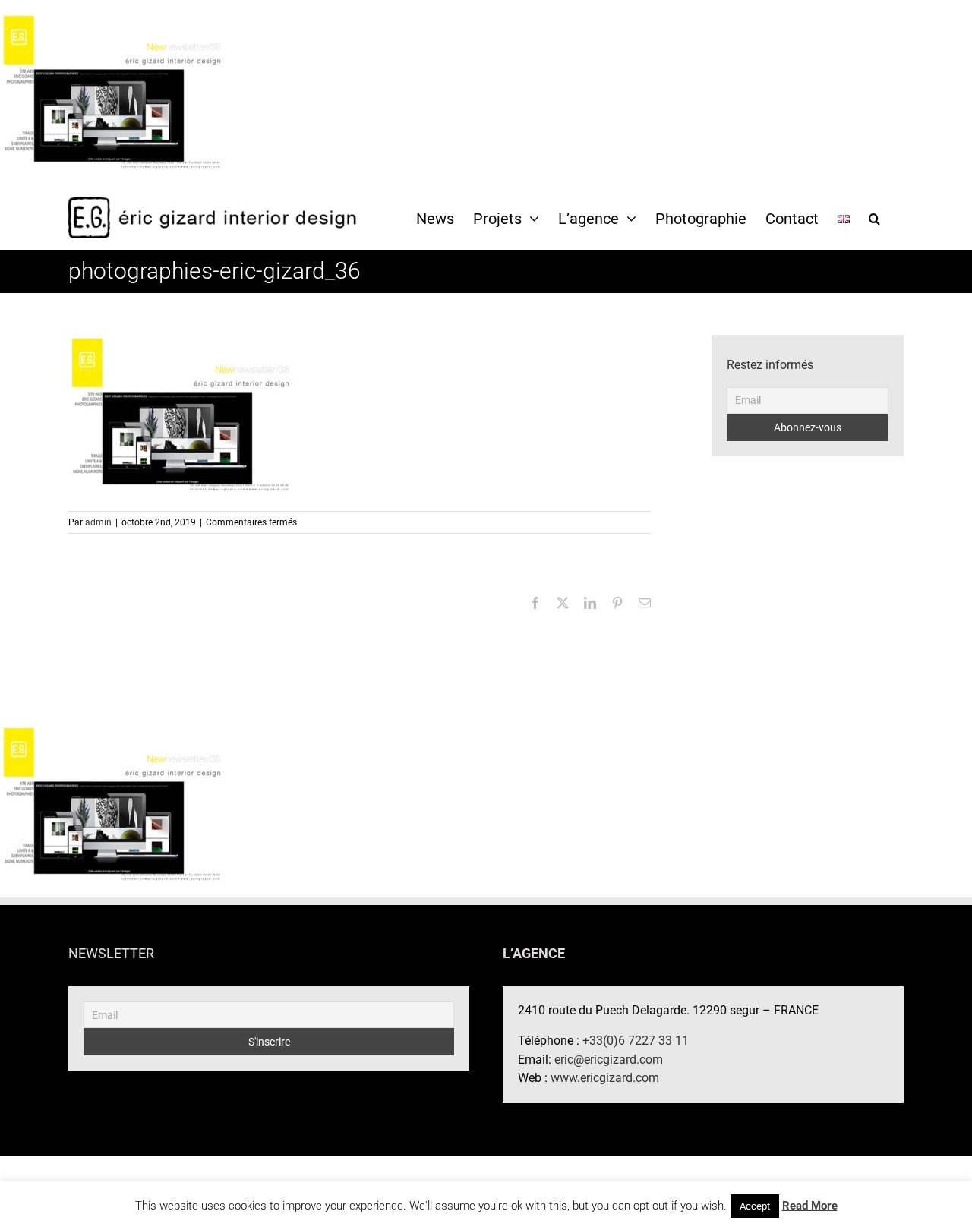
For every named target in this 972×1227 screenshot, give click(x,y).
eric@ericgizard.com (608, 1059)
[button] (874, 218)
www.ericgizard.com (605, 1078)
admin (98, 522)
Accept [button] (755, 1206)
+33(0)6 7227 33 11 (635, 1040)
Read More (810, 1206)
